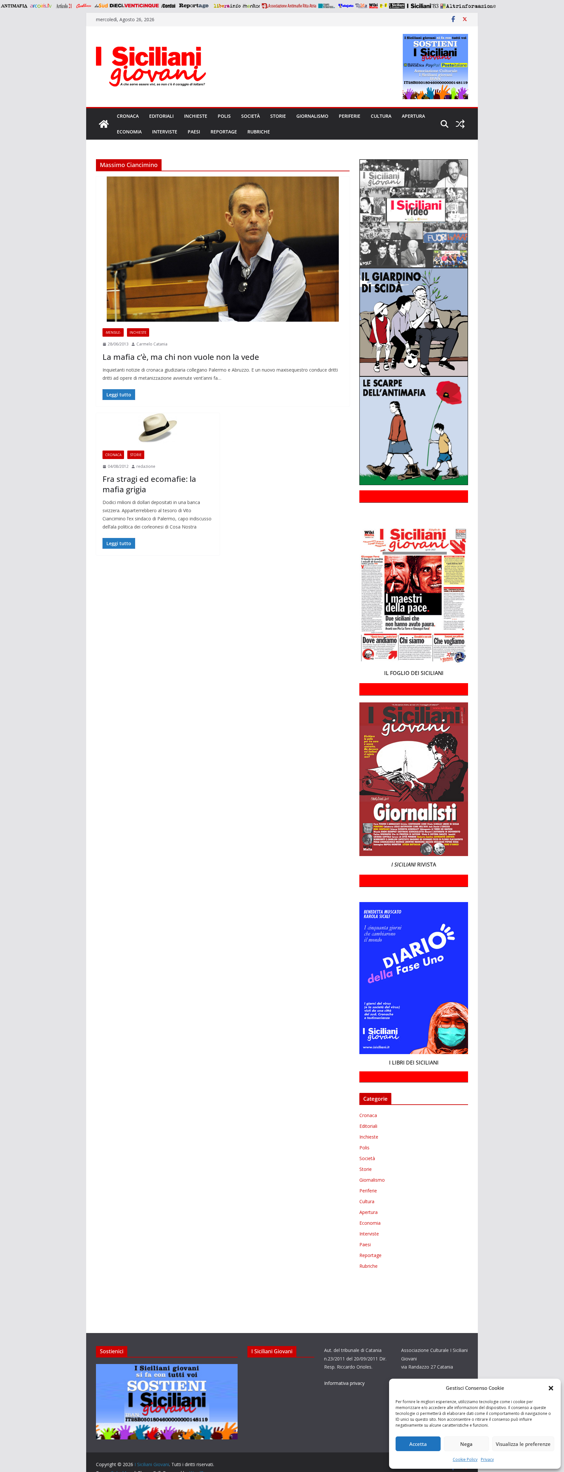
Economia (129, 132)
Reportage (224, 132)
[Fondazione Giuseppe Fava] (383, 5)
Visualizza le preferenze (523, 1444)
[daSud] (101, 5)
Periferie (349, 116)
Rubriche (258, 132)
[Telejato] (345, 5)
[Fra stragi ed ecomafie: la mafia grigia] (158, 428)
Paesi (194, 132)
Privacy (487, 1459)
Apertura (413, 116)
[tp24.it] (361, 5)
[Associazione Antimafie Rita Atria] (289, 5)
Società (250, 116)
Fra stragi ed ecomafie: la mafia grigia (149, 483)
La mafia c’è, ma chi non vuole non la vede (180, 356)
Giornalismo (312, 116)
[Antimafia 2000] (13, 5)
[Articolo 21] (64, 5)
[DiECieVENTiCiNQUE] (134, 5)
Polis (224, 116)
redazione (145, 466)
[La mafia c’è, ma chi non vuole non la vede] (223, 249)
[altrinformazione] (468, 5)
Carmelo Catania (151, 344)
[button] (551, 1388)
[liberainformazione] (227, 5)
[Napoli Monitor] (251, 5)
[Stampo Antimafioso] (327, 5)
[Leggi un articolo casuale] (460, 124)
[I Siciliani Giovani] (104, 124)
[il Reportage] (194, 5)
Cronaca (128, 116)
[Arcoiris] (41, 5)
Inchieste (195, 116)
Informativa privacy (344, 1383)
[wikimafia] (373, 5)
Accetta (418, 1444)
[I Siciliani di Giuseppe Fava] (397, 5)
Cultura (381, 116)
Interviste (164, 132)
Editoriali (161, 116)
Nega (466, 1444)
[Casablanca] (83, 5)
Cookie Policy (465, 1459)
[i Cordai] (168, 5)
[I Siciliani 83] (422, 5)
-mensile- (113, 332)
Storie (278, 116)
